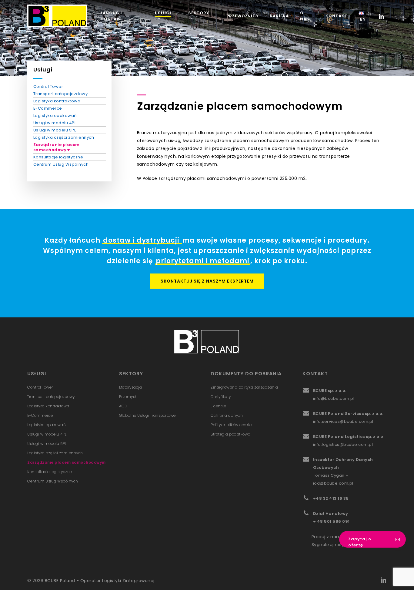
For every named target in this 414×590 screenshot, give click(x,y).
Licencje (218, 406)
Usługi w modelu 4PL (54, 123)
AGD (123, 406)
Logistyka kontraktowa (57, 101)
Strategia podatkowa (231, 434)
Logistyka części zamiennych (63, 137)
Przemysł (127, 396)
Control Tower (48, 86)
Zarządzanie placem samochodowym (56, 147)
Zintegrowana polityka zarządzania (244, 387)
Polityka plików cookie (231, 424)
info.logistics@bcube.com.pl (343, 444)
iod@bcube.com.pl (333, 483)
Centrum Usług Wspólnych (61, 164)
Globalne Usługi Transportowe (147, 415)
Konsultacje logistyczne (58, 157)
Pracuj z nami (327, 537)
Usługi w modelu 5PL (54, 130)
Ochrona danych (227, 415)
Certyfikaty (221, 396)
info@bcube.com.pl (334, 398)
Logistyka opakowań (55, 115)
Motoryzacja (130, 387)
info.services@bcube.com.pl (343, 421)
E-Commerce (47, 108)
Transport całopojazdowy (60, 94)
